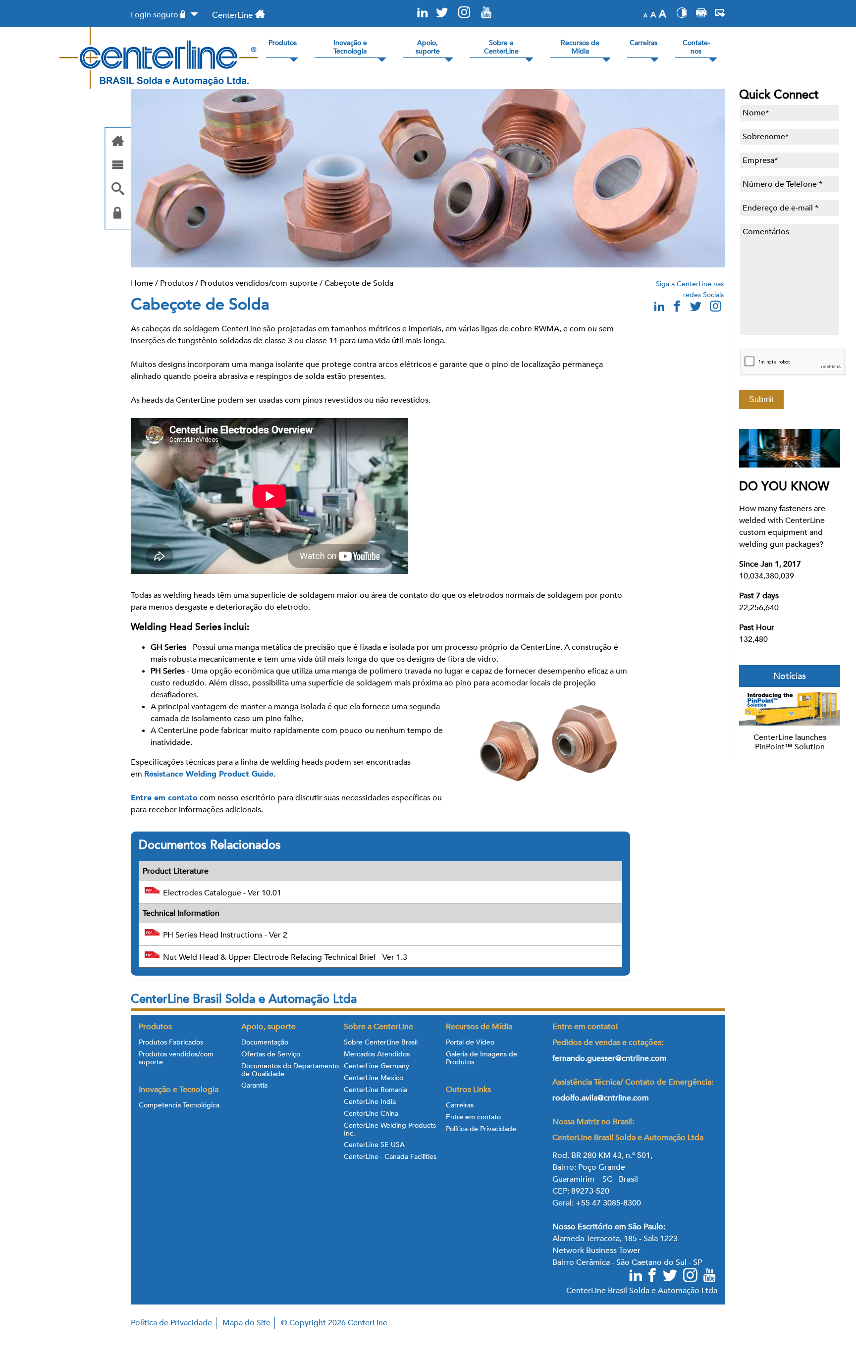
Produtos (176, 283)
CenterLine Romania (375, 1090)
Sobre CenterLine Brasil (381, 1042)
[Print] (701, 14)
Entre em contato (164, 797)
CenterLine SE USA (374, 1145)
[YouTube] (486, 13)
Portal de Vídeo (470, 1042)
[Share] (720, 14)
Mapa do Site (246, 1322)
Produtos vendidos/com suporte (259, 283)
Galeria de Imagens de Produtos (481, 1058)
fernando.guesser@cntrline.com (610, 1058)
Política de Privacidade (481, 1129)
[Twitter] (441, 13)
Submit (761, 399)
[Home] (117, 142)
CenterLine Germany (376, 1066)
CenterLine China (371, 1114)
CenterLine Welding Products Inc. (390, 1130)
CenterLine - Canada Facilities (390, 1157)
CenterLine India (370, 1102)
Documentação (264, 1042)
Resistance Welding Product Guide (208, 774)
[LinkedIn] (422, 13)
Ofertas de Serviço (270, 1054)
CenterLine (232, 15)
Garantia (254, 1086)
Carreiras (460, 1105)
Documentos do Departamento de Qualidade (290, 1070)
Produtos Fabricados (171, 1042)
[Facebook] (653, 1276)
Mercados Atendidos (377, 1054)
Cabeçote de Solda (358, 283)
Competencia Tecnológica (179, 1105)
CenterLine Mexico (373, 1078)
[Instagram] (464, 13)
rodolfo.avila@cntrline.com (600, 1098)
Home (142, 283)
